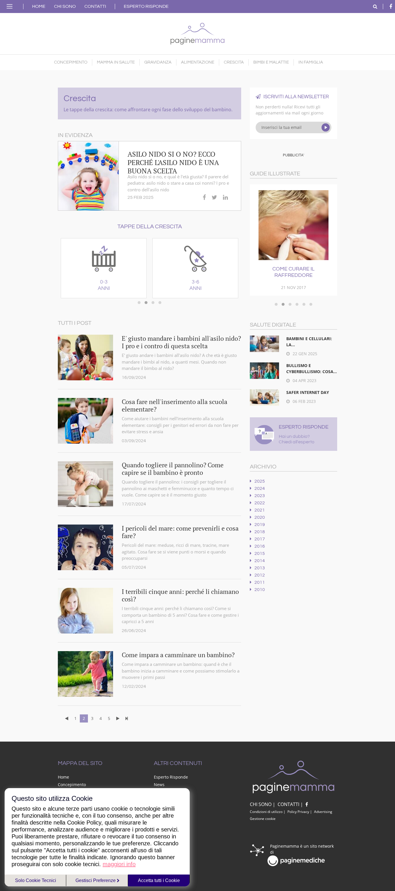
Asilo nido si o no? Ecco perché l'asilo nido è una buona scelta (173, 162)
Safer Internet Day (307, 392)
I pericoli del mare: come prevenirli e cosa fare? (180, 532)
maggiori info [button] (119, 864)
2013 (259, 568)
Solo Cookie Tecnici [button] (35, 880)
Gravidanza (157, 62)
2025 (259, 481)
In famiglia (310, 62)
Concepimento (70, 62)
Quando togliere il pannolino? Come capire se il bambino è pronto (173, 469)
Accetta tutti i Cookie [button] (159, 880)
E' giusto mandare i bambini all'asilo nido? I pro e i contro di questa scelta (181, 342)
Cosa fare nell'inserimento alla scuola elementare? (174, 405)
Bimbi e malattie (271, 62)
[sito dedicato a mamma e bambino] (197, 32)
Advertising (323, 811)
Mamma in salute (116, 62)
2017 (259, 539)
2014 (259, 560)
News (159, 784)
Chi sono (65, 6)
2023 (259, 495)
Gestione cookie (263, 818)
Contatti (95, 6)
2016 (259, 546)
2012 (259, 575)
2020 (259, 517)
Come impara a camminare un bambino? (178, 655)
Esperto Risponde (146, 6)
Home (38, 6)
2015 (259, 553)
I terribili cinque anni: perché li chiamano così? (180, 595)
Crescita (234, 62)
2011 (259, 582)
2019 (259, 524)
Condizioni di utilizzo (266, 811)
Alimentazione (197, 62)
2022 (259, 503)
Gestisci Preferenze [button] (96, 880)
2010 (259, 589)
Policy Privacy (298, 811)
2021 (259, 510)
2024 (259, 488)
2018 (259, 531)
